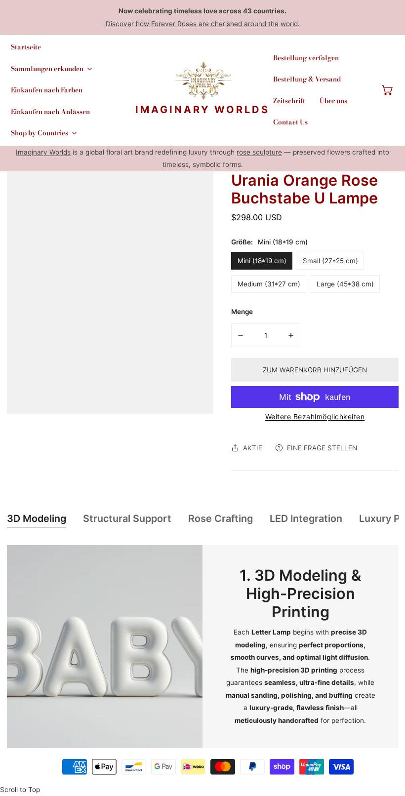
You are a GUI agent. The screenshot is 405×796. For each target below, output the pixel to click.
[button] (388, 90)
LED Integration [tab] (306, 518)
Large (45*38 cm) (345, 284)
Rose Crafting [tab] (220, 518)
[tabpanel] (203, 646)
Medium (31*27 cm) (269, 284)
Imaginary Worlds (43, 152)
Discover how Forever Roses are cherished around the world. (203, 24)
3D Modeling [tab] (36, 518)
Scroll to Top (20, 790)
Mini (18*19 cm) (262, 261)
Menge (242, 312)
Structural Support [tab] (127, 518)
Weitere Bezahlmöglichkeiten (315, 416)
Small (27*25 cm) (330, 261)
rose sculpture (259, 152)
